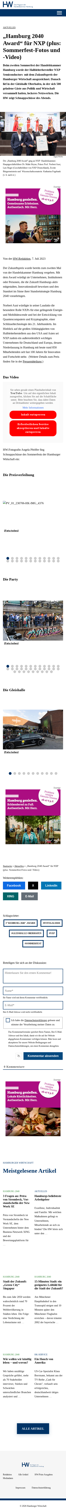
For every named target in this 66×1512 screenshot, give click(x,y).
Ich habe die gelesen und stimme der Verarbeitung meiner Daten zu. (35, 1022)
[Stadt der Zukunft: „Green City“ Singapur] (7, 1337)
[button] (61, 560)
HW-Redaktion (21, 258)
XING (10, 896)
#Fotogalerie (51, 923)
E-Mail (29, 896)
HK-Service (40, 1354)
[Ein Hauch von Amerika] (39, 1411)
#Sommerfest (33, 943)
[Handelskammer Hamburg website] (53, 5)
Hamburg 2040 (11, 1191)
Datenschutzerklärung (36, 1020)
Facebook (14, 885)
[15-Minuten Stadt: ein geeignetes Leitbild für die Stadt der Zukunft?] (39, 1337)
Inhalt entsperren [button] (33, 414)
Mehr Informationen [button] (33, 407)
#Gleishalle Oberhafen (26, 933)
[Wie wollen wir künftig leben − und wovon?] (7, 1411)
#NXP (52, 933)
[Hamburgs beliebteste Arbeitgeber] (39, 1259)
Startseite (7, 866)
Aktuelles (9, 27)
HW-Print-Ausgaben (44, 1474)
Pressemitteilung (32, 361)
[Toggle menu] (59, 12)
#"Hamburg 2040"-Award (20, 923)
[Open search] (4, 13)
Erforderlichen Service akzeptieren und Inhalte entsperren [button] (33, 428)
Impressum (20, 1487)
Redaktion (7, 1474)
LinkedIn (51, 885)
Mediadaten (8, 1478)
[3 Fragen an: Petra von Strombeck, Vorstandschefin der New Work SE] (7, 1259)
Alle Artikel (23, 1474)
